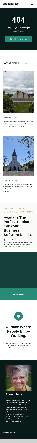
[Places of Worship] (18, 156)
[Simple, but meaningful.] (18, 92)
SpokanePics (11, 3)
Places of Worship (10, 180)
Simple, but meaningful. (12, 117)
